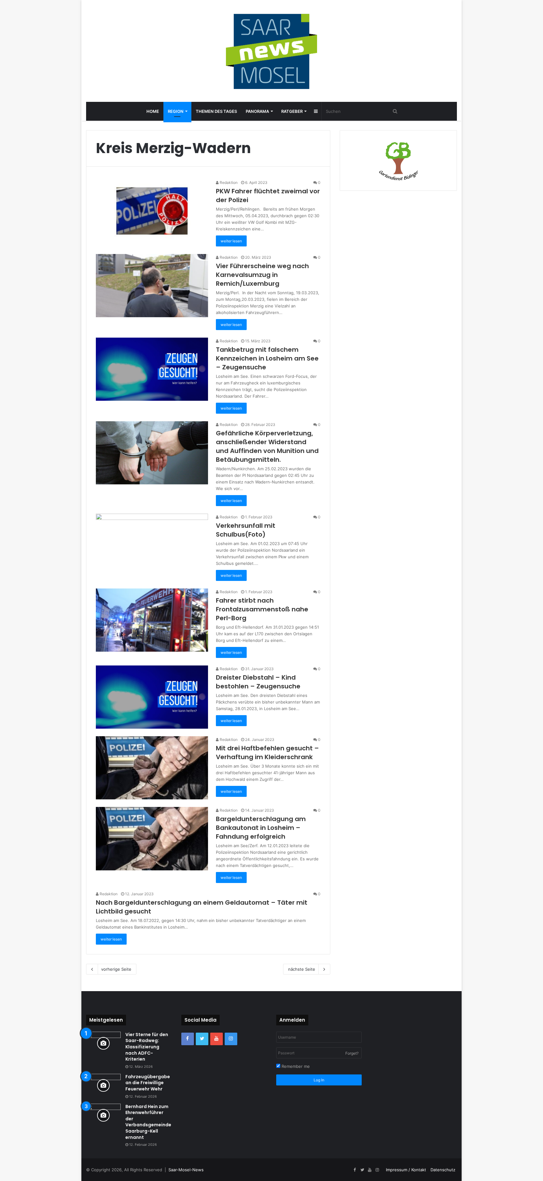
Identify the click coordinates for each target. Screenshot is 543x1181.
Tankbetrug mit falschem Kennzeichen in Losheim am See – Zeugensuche (267, 358)
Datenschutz (443, 1169)
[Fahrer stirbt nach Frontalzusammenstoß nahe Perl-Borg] (152, 620)
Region (176, 111)
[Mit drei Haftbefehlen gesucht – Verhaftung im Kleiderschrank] (152, 767)
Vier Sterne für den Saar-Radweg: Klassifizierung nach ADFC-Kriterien (146, 1046)
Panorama (257, 111)
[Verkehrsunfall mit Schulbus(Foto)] (152, 545)
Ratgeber (292, 111)
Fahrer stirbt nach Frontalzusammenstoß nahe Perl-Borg (262, 609)
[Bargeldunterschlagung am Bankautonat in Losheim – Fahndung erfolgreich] (152, 838)
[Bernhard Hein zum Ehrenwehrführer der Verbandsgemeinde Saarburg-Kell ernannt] (103, 1115)
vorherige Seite (116, 969)
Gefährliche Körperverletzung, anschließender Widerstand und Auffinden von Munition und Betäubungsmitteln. (267, 446)
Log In (319, 1080)
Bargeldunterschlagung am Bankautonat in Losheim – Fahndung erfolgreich (261, 827)
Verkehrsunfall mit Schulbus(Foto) (245, 530)
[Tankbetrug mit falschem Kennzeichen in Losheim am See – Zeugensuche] (152, 369)
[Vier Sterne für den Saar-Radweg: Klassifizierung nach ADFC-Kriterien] (103, 1043)
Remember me (295, 1066)
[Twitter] (202, 1039)
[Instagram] (231, 1039)
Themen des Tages (216, 111)
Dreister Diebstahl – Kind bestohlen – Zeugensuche (258, 682)
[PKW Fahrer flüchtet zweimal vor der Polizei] (152, 210)
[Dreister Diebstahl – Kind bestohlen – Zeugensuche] (152, 697)
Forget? (352, 1053)
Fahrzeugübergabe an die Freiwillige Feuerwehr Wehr (147, 1082)
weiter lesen (231, 241)
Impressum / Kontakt (406, 1169)
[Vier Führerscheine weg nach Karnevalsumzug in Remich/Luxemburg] (152, 285)
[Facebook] (187, 1039)
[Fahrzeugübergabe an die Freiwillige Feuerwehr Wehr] (103, 1085)
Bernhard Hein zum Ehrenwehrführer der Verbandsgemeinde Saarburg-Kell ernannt (148, 1121)
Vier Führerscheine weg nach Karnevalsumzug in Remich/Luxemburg (262, 275)
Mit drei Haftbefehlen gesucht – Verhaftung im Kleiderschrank (267, 752)
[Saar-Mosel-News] (271, 51)
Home (152, 111)
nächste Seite (301, 969)
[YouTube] (216, 1039)
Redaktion (228, 182)
